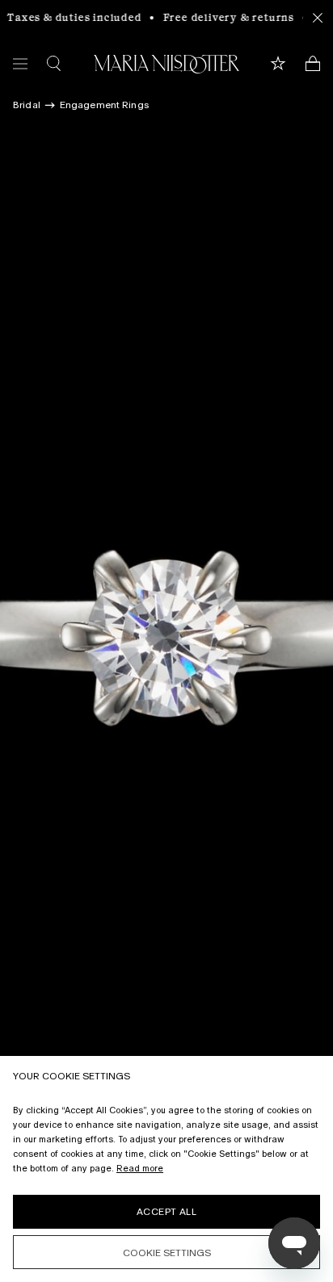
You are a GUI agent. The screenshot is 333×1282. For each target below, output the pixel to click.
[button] (166, 1252)
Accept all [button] (166, 1211)
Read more (139, 1168)
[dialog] (166, 1169)
